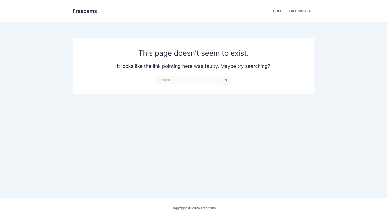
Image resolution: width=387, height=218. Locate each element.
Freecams (85, 11)
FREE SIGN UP (300, 11)
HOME (278, 11)
